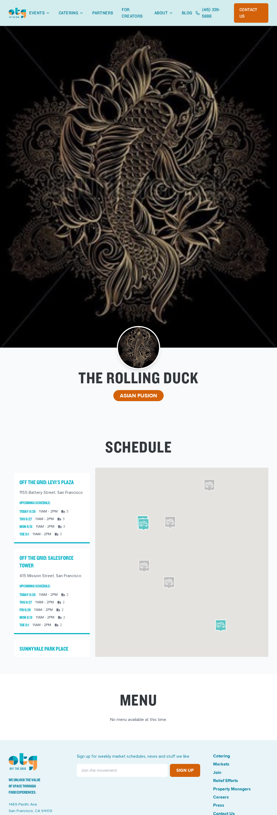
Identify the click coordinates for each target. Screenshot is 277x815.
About (161, 13)
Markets (221, 764)
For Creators (132, 13)
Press (218, 805)
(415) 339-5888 (211, 13)
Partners (102, 13)
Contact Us (248, 13)
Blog (187, 13)
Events (37, 13)
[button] (143, 524)
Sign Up (185, 770)
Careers (221, 797)
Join (217, 772)
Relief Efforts (225, 780)
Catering (68, 13)
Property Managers (232, 789)
